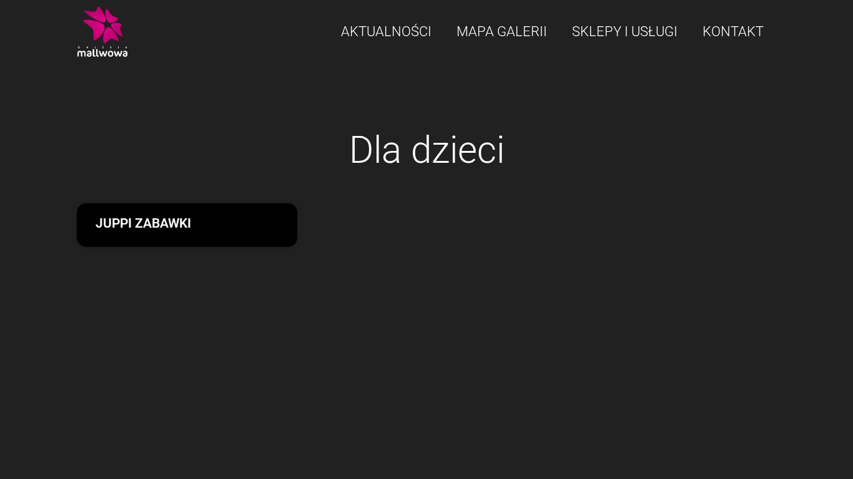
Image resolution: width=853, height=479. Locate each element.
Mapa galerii (501, 31)
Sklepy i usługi (625, 31)
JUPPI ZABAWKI (143, 223)
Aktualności (386, 31)
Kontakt (733, 31)
